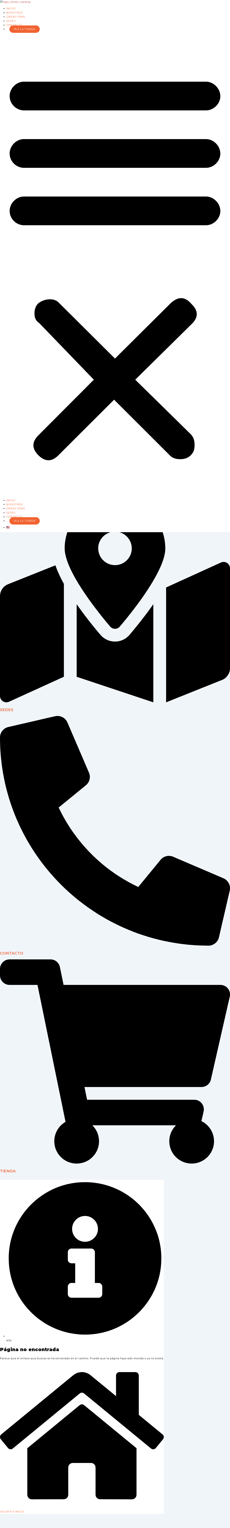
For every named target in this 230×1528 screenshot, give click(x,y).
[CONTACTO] (115, 944)
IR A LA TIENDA (24, 29)
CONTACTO (14, 25)
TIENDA (8, 1171)
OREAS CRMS (15, 16)
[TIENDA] (115, 1162)
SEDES (11, 21)
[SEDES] (115, 701)
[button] (115, 265)
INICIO (10, 8)
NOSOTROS (14, 12)
